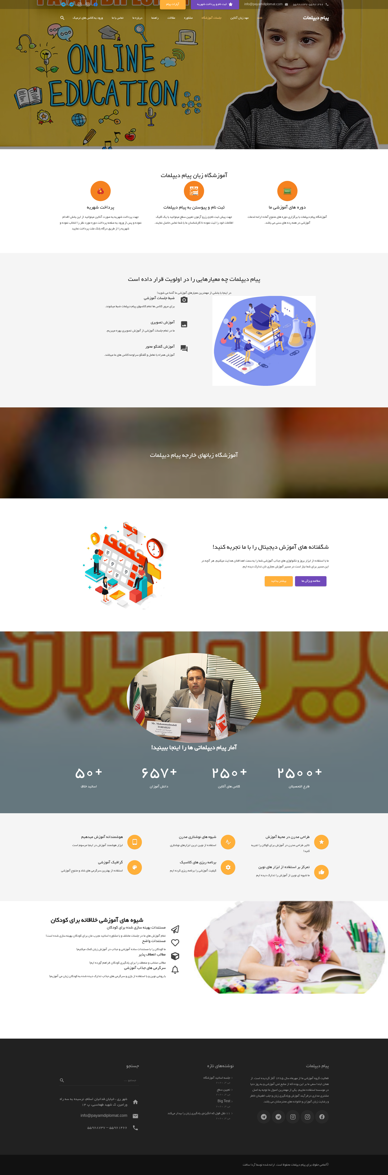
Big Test (224, 1101)
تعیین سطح (223, 1090)
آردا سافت (249, 1165)
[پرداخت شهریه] (100, 191)
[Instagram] (88, 4)
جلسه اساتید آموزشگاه (216, 1078)
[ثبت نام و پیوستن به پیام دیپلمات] (194, 191)
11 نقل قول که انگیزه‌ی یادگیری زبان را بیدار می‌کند (199, 1113)
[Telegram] (71, 4)
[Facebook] (96, 4)
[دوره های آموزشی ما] (287, 191)
